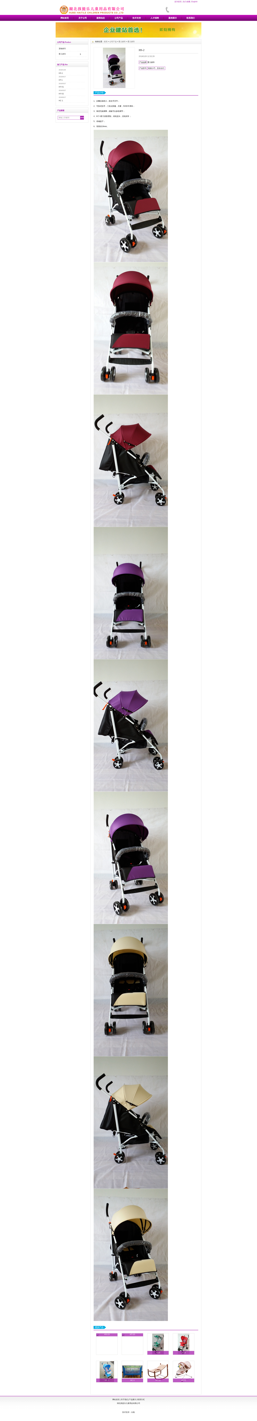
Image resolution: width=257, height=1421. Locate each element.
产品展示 (132, 1399)
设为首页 (178, 2)
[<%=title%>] (128, 37)
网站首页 (65, 18)
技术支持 (137, 18)
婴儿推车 (62, 54)
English (194, 2)
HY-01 (61, 87)
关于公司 (83, 18)
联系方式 (141, 1399)
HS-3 (107, 1380)
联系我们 (191, 18)
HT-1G (132, 1334)
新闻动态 (101, 18)
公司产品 (119, 18)
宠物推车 (62, 49)
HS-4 (184, 1353)
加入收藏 (186, 2)
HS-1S (107, 1334)
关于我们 (124, 1399)
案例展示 (173, 18)
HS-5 (158, 1353)
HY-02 (61, 94)
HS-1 (61, 73)
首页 (106, 42)
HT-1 (61, 80)
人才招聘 (155, 18)
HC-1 (61, 101)
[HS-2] (114, 68)
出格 (133, 1412)
